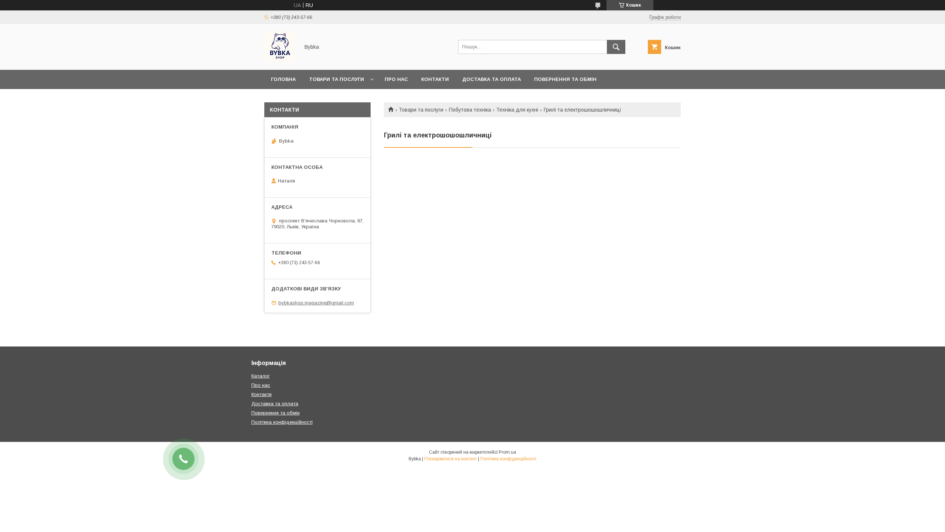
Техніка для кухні (517, 110)
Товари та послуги (336, 79)
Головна (283, 79)
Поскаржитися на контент (450, 458)
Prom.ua (507, 452)
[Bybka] (280, 60)
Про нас (396, 79)
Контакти (435, 79)
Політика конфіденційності (282, 422)
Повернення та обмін (565, 79)
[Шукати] (616, 47)
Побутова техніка (470, 110)
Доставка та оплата (491, 79)
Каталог (260, 376)
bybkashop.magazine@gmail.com (316, 303)
